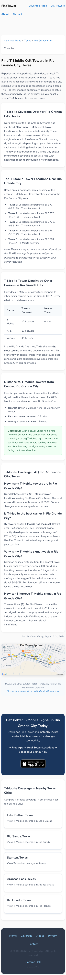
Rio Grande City (42, 40)
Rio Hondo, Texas (19, 900)
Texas (27, 40)
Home (13, 936)
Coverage (26, 936)
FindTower (8, 6)
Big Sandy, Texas (19, 836)
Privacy (52, 936)
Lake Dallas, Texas (20, 815)
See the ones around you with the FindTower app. (33, 691)
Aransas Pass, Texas (21, 879)
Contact (17, 14)
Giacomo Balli (33, 962)
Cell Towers (58, 5)
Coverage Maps (38, 5)
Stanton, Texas (17, 858)
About (5, 14)
